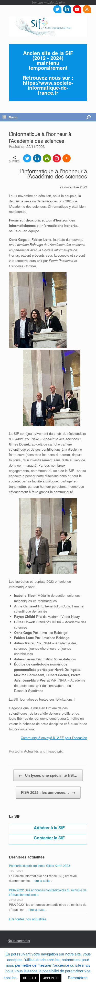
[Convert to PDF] (57, 158)
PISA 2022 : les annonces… (48, 792)
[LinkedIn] (67, 9)
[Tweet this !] (27, 158)
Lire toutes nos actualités (27, 918)
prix (60, 751)
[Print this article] (47, 158)
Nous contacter (19, 940)
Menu (13, 117)
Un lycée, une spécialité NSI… (48, 775)
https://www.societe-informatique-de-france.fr (48, 87)
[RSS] (87, 9)
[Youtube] (77, 9)
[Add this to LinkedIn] (37, 158)
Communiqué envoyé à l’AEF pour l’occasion (54, 737)
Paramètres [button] (78, 977)
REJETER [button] (29, 978)
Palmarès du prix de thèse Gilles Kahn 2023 (39, 865)
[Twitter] (57, 9)
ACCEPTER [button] (50, 978)
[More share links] (66, 158)
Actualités (31, 751)
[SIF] (48, 26)
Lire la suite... (43, 880)
